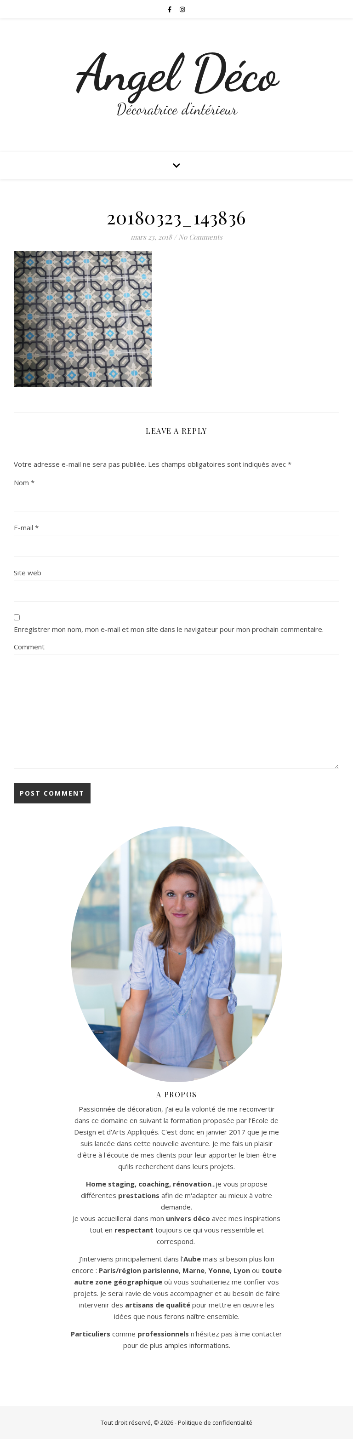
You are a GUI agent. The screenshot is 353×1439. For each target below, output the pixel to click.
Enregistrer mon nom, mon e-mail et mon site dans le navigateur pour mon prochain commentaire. (169, 629)
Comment (29, 646)
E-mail (26, 527)
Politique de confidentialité (215, 1422)
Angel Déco (176, 73)
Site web (27, 572)
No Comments (200, 236)
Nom (24, 482)
